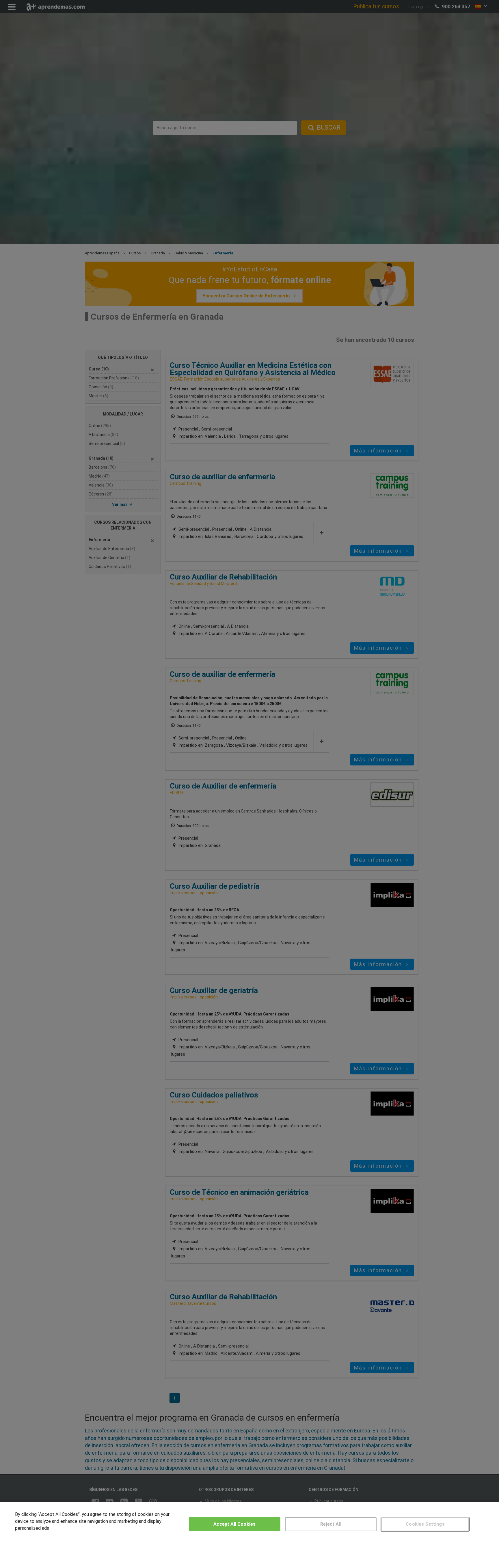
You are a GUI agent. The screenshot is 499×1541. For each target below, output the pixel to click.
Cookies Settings (425, 1524)
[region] (249, 1521)
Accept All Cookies (234, 1524)
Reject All (330, 1524)
